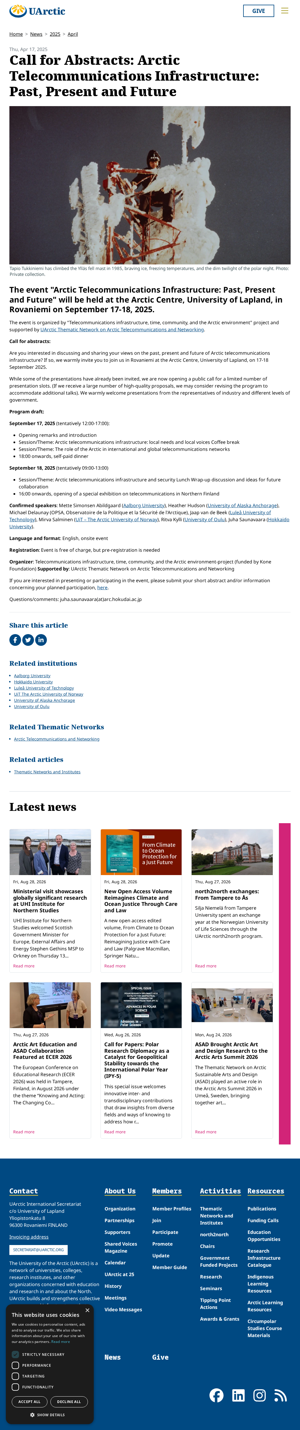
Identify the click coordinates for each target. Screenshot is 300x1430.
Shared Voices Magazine (121, 1247)
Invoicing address (29, 1237)
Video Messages (123, 1309)
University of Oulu (205, 519)
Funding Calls (263, 1220)
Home (16, 34)
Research (211, 1276)
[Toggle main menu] (285, 10)
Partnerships (119, 1220)
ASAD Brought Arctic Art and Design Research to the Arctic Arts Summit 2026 (231, 1050)
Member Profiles (171, 1208)
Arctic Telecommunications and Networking (57, 739)
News (36, 34)
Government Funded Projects (219, 1261)
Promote (162, 1244)
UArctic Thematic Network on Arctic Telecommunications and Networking (122, 329)
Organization (120, 1208)
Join (156, 1220)
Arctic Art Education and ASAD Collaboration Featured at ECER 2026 (45, 1050)
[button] (50, 1414)
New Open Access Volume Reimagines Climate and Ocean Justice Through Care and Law (141, 901)
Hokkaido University (33, 682)
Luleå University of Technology (44, 688)
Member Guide (169, 1267)
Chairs (207, 1246)
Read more (24, 966)
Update (161, 1255)
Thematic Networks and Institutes (47, 772)
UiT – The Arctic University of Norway (116, 519)
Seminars (211, 1288)
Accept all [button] (29, 1401)
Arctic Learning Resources (265, 1306)
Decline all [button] (69, 1401)
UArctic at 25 (119, 1274)
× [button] (87, 1310)
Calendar (115, 1262)
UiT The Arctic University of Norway (48, 694)
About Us (120, 1191)
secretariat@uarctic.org (38, 1249)
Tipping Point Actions (215, 1303)
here (102, 587)
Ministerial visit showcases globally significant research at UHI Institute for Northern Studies (50, 901)
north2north (214, 1234)
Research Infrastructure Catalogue (264, 1258)
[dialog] (50, 1364)
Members (167, 1191)
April (73, 34)
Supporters (117, 1232)
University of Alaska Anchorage (242, 505)
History (113, 1286)
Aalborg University (143, 505)
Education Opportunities (264, 1235)
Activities (220, 1191)
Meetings (116, 1298)
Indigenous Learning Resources (261, 1283)
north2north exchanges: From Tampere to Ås (227, 894)
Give (258, 11)
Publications (262, 1208)
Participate (165, 1232)
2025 (55, 34)
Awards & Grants (219, 1319)
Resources (266, 1191)
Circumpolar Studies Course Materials (265, 1328)
